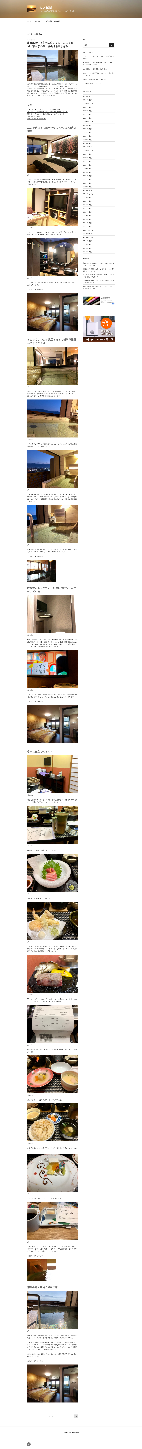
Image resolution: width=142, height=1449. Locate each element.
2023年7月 (86, 111)
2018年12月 (87, 230)
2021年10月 (87, 150)
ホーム (29, 21)
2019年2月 (86, 223)
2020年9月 (86, 172)
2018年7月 (86, 248)
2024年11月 (86, 96)
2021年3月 (86, 168)
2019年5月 (86, 212)
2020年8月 (86, 176)
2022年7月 (86, 129)
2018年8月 (86, 244)
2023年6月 (86, 114)
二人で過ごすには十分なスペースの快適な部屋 (43, 109)
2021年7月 (86, 161)
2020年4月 (86, 186)
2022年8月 (86, 125)
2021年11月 (86, 147)
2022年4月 (86, 136)
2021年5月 (86, 165)
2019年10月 (87, 194)
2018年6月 (86, 252)
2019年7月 (86, 205)
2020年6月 (86, 183)
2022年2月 (86, 143)
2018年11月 (86, 233)
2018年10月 (87, 237)
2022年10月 (87, 121)
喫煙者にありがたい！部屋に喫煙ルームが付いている (45, 114)
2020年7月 (86, 179)
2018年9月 (86, 241)
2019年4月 (86, 215)
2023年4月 (86, 118)
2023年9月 (86, 107)
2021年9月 (86, 154)
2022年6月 (86, 132)
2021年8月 (86, 158)
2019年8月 (86, 201)
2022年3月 (86, 139)
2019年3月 (86, 219)
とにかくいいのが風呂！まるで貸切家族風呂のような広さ (47, 112)
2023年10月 (87, 103)
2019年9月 (86, 197)
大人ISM (45, 8)
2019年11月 (86, 190)
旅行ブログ (38, 21)
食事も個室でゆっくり (35, 116)
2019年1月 (86, 226)
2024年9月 (86, 100)
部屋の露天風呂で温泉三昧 (36, 119)
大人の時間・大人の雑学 (52, 21)
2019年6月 (86, 208)
